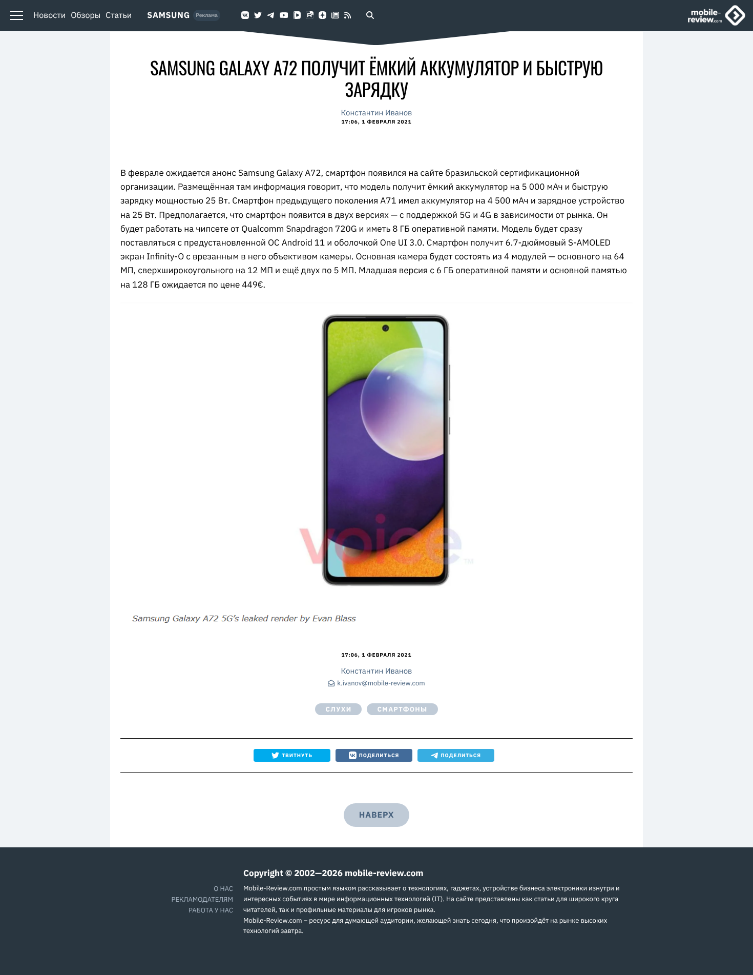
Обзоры (85, 15)
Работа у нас (211, 910)
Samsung (168, 15)
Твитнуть (297, 755)
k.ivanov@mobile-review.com (381, 683)
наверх (376, 815)
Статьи (119, 15)
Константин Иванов (376, 113)
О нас (223, 888)
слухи (338, 709)
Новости (49, 15)
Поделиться (379, 755)
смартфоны (402, 709)
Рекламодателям (202, 899)
